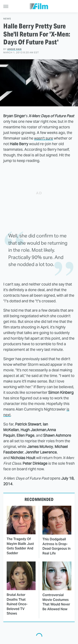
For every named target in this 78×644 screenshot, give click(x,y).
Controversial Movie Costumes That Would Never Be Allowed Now (56, 602)
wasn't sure (43, 138)
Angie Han (14, 49)
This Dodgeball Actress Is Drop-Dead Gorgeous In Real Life (56, 546)
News (7, 18)
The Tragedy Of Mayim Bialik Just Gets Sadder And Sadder (20, 546)
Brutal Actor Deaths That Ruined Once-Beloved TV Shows (17, 604)
